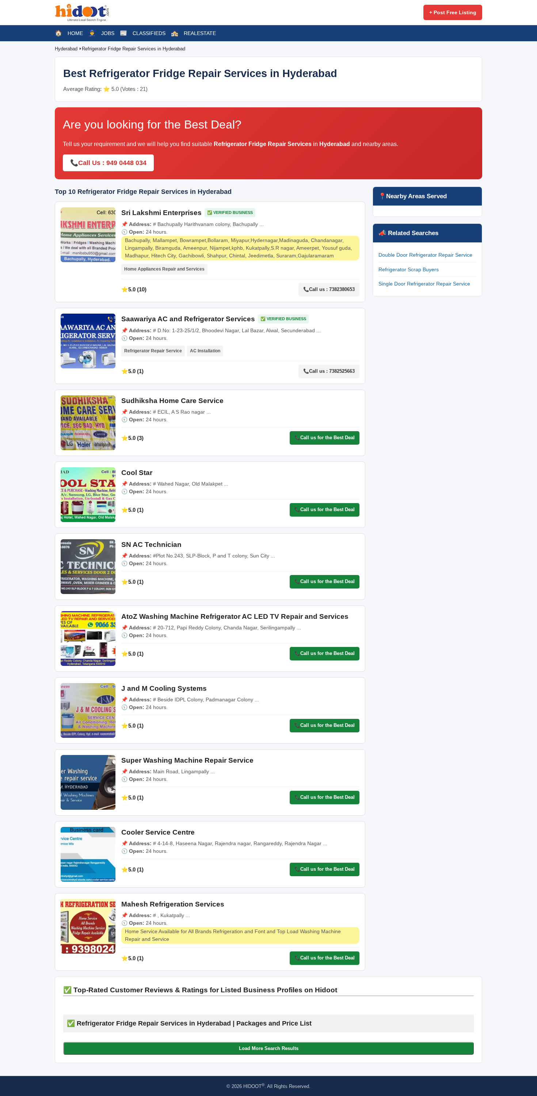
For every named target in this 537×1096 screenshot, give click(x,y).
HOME (75, 33)
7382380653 (342, 289)
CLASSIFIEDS (149, 33)
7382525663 (342, 371)
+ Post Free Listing (452, 12)
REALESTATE (200, 33)
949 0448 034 (126, 162)
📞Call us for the (324, 437)
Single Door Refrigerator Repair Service (424, 284)
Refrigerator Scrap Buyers (408, 269)
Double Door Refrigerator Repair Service (425, 255)
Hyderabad (67, 48)
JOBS (107, 33)
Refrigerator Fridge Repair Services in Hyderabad (133, 48)
